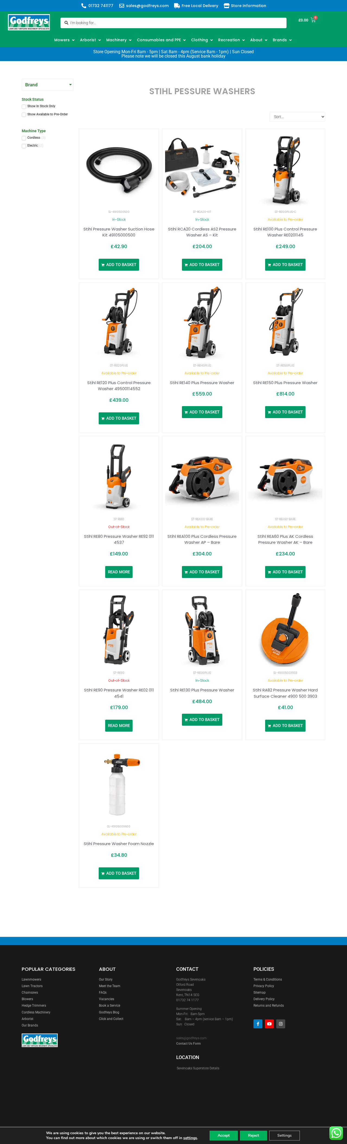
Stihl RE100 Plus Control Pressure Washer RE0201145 (285, 232)
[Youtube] (269, 1023)
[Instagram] (280, 1023)
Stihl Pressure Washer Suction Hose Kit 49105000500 (119, 232)
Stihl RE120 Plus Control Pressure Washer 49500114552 (119, 386)
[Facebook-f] (257, 1023)
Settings (284, 1135)
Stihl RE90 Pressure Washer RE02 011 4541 (119, 693)
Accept (224, 1135)
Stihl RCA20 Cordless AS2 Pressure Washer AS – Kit (202, 232)
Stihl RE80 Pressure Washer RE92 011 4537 (119, 539)
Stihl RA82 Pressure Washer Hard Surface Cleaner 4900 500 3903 (285, 693)
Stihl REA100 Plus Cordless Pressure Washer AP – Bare (202, 539)
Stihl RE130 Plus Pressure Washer (202, 690)
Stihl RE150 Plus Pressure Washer (285, 382)
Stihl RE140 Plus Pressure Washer (202, 382)
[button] (65, 40)
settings (190, 1138)
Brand (31, 84)
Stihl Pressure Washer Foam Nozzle (119, 843)
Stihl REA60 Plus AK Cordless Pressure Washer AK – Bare (285, 539)
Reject (253, 1135)
